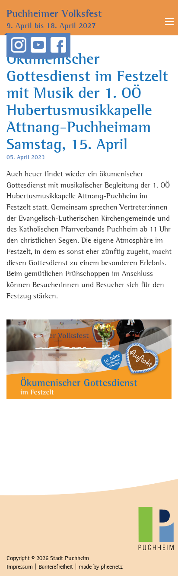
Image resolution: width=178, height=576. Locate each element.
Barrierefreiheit (55, 567)
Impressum (19, 567)
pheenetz (112, 567)
